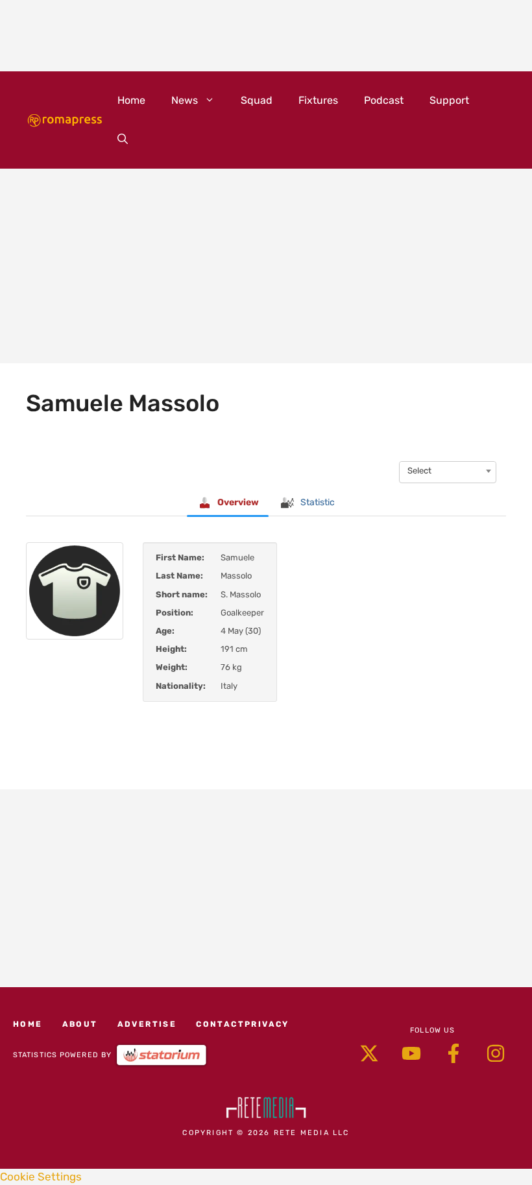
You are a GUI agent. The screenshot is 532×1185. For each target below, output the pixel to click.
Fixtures (318, 100)
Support (449, 100)
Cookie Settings (41, 1176)
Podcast (384, 100)
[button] (122, 139)
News (184, 100)
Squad (256, 100)
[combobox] (448, 471)
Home (131, 100)
